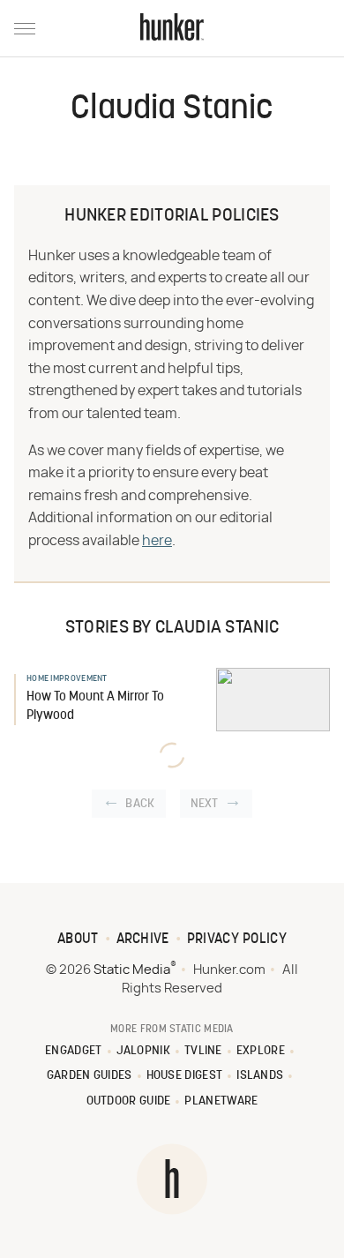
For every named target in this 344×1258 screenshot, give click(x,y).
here (157, 541)
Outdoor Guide (128, 1101)
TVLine (203, 1051)
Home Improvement (67, 679)
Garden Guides (89, 1075)
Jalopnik (143, 1051)
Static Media (131, 970)
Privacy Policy (237, 939)
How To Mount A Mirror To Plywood (95, 707)
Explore (260, 1051)
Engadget (73, 1051)
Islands (259, 1075)
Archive (142, 939)
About (78, 939)
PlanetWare (221, 1101)
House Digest (184, 1075)
